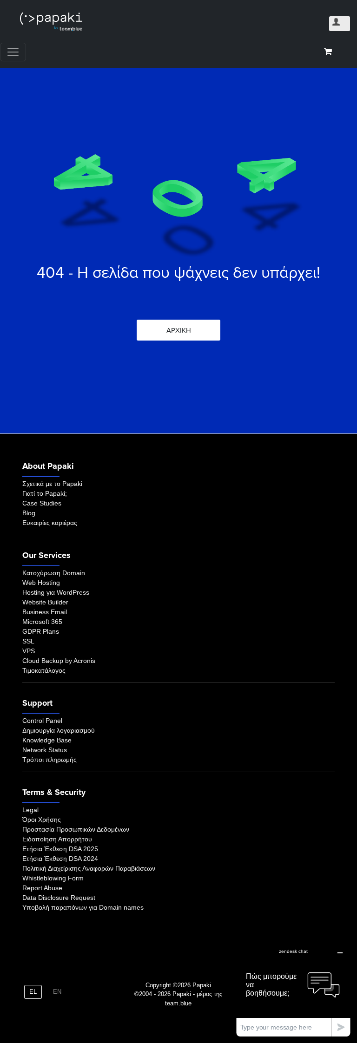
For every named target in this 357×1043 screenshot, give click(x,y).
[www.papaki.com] (51, 22)
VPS (28, 651)
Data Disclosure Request (58, 897)
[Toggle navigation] (13, 52)
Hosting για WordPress (55, 592)
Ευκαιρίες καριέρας (49, 522)
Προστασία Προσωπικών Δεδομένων (75, 829)
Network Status (44, 750)
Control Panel (42, 720)
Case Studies (41, 503)
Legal (30, 809)
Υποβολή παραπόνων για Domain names (83, 907)
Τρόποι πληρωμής (49, 759)
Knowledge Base (47, 740)
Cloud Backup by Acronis (58, 660)
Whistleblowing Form (53, 878)
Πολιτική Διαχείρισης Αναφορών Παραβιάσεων (88, 868)
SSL (28, 641)
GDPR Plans (40, 631)
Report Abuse (42, 888)
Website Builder (45, 602)
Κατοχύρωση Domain (53, 573)
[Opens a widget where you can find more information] (293, 990)
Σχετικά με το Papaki (52, 483)
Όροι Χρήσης (41, 819)
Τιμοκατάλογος (44, 670)
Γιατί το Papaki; (44, 493)
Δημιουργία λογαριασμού (58, 730)
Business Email (44, 612)
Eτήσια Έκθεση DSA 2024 (60, 858)
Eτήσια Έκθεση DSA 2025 (60, 849)
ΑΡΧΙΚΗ (178, 330)
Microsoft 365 (42, 621)
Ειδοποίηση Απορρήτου (57, 839)
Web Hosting (41, 582)
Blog (28, 513)
